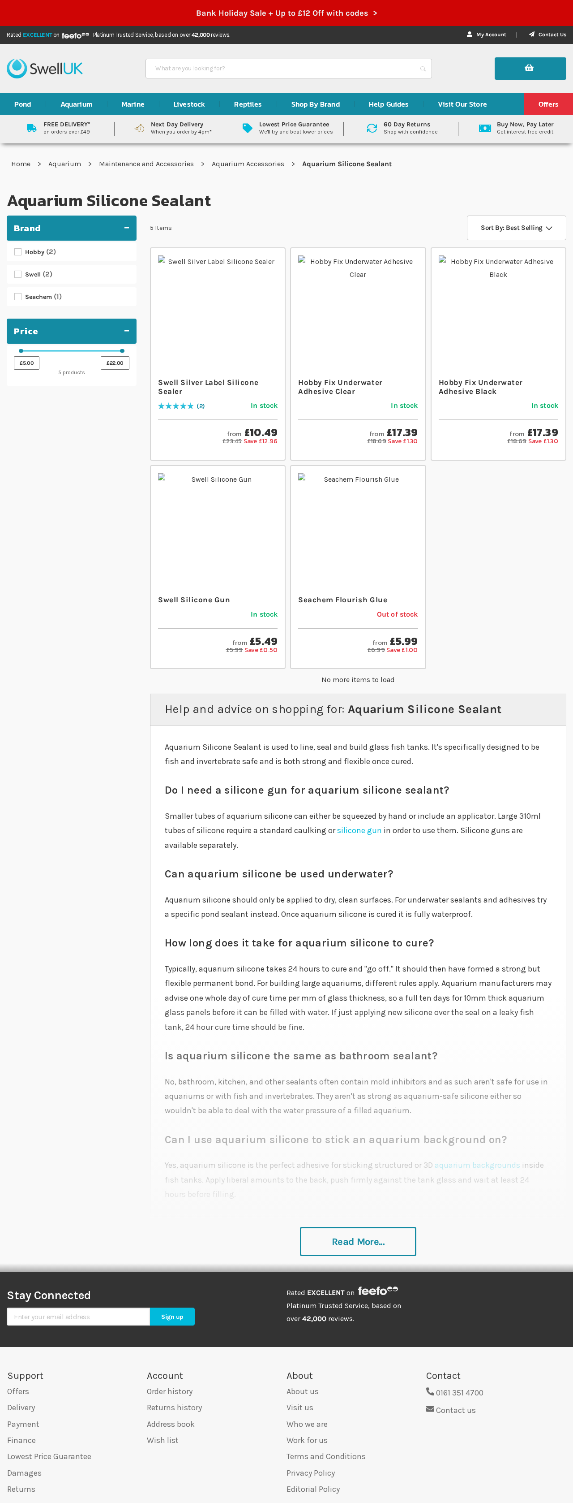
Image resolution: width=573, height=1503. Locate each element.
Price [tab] (26, 331)
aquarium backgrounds (477, 1165)
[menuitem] (23, 104)
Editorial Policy (313, 1489)
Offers (18, 1391)
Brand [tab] (27, 228)
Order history (169, 1391)
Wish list (163, 1440)
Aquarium (65, 164)
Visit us (299, 1407)
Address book (171, 1424)
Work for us (307, 1440)
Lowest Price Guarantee (49, 1456)
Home (21, 164)
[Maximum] (122, 351)
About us (302, 1391)
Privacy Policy (310, 1473)
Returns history (174, 1407)
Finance (21, 1440)
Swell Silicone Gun (194, 599)
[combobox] (280, 69)
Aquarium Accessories (249, 164)
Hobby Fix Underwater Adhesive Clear (340, 387)
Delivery (21, 1407)
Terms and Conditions (326, 1456)
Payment (23, 1424)
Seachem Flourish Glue (342, 599)
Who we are (307, 1424)
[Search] (423, 69)
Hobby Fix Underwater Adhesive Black (481, 387)
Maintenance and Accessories (147, 164)
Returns (21, 1489)
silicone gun (359, 830)
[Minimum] (21, 351)
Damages (24, 1473)
